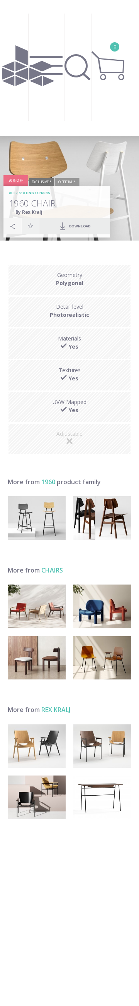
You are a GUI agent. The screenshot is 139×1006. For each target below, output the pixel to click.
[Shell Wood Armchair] (37, 746)
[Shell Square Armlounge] (37, 797)
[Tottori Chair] (102, 606)
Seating (26, 193)
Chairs (43, 193)
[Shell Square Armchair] (102, 746)
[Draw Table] (102, 797)
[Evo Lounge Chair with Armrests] (37, 606)
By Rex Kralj (29, 212)
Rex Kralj (55, 709)
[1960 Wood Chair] (102, 518)
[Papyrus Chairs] (102, 658)
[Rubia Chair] (37, 658)
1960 (48, 482)
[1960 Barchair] (37, 518)
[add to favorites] (30, 226)
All (12, 193)
